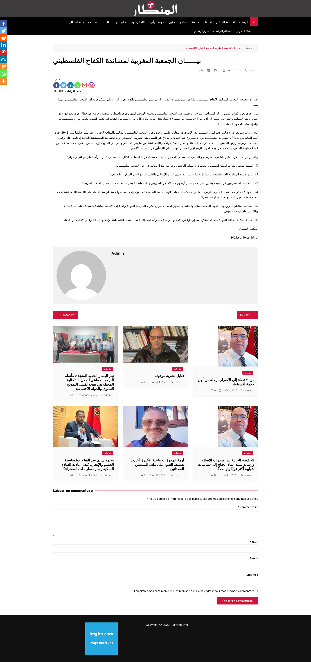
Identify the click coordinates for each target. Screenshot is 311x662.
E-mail (252, 558)
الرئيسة (243, 22)
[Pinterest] (3, 52)
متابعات (203, 70)
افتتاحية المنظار (225, 22)
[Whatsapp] (77, 85)
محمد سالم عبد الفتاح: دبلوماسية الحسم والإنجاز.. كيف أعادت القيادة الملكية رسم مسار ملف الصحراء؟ (88, 464)
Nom (254, 542)
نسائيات (93, 22)
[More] (3, 81)
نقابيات (106, 22)
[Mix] (3, 66)
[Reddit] (3, 38)
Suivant (245, 315)
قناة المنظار (77, 22)
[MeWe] (3, 59)
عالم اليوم (120, 22)
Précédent (68, 315)
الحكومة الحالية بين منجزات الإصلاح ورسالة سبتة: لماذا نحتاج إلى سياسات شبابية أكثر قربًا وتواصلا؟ (226, 464)
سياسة (195, 22)
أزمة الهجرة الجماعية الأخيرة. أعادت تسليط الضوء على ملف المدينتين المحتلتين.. (157, 464)
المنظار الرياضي (222, 31)
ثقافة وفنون (138, 22)
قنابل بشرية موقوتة (169, 376)
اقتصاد (208, 22)
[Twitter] (63, 85)
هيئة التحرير (244, 31)
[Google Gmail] (84, 85)
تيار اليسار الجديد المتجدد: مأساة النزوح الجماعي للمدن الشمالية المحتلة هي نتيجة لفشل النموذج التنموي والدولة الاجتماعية (89, 382)
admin (251, 70)
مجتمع (183, 22)
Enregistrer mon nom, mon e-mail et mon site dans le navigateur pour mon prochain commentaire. (194, 591)
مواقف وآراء (156, 22)
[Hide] (1, 88)
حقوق (171, 22)
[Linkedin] (70, 85)
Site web (252, 574)
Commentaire (248, 507)
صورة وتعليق (201, 31)
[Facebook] (56, 85)
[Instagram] (91, 85)
